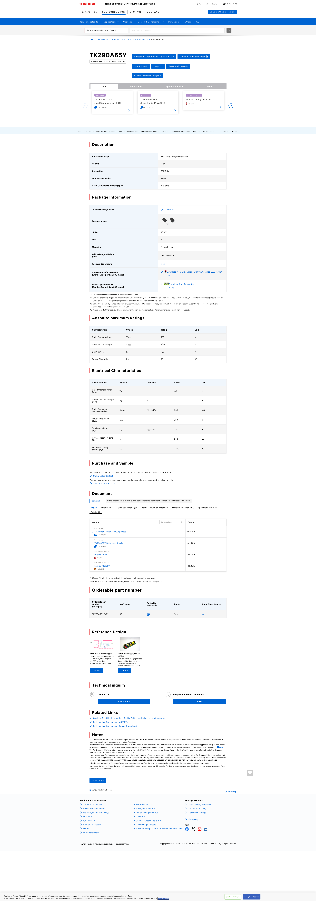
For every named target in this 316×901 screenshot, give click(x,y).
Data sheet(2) (107, 507)
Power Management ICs (147, 812)
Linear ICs (140, 816)
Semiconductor (103, 40)
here (221, 747)
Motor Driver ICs (143, 804)
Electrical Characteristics (128, 131)
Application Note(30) (208, 507)
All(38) (94, 507)
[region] (158, 896)
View (163, 264)
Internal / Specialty (197, 808)
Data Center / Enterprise (199, 804)
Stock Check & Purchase (104, 483)
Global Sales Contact (103, 476)
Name (94, 522)
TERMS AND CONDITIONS (104, 844)
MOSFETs (118, 40)
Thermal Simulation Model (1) (154, 507)
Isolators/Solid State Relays (96, 812)
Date (190, 522)
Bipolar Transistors (92, 824)
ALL (104, 86)
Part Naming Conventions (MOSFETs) (110, 722)
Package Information (82, 131)
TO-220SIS (169, 209)
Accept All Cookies (251, 897)
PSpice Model (100, 554)
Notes (234, 131)
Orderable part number (181, 131)
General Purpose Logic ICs (148, 820)
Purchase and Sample (150, 131)
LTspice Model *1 (102, 566)
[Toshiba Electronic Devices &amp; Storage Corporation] (130, 4)
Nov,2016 (191, 531)
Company (193, 819)
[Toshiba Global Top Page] (92, 4)
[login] (250, 773)
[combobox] (177, 30)
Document (165, 131)
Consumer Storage (197, 812)
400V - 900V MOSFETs (137, 40)
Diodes (86, 828)
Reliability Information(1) (182, 507)
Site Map (232, 792)
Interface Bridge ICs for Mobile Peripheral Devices (159, 828)
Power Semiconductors (94, 808)
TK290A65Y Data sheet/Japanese (110, 531)
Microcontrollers (91, 832)
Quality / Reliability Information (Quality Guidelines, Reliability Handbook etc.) (129, 718)
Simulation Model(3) (127, 507)
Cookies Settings (232, 897)
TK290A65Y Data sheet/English (109, 543)
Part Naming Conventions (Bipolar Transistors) (115, 726)
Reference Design (200, 131)
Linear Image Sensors (146, 824)
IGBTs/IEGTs (89, 820)
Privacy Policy (163, 898)
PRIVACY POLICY (86, 844)
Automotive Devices (92, 804)
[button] (208, 4)
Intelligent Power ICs (145, 808)
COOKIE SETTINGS (122, 844)
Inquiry (213, 131)
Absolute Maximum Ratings (104, 131)
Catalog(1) (95, 512)
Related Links (223, 131)
